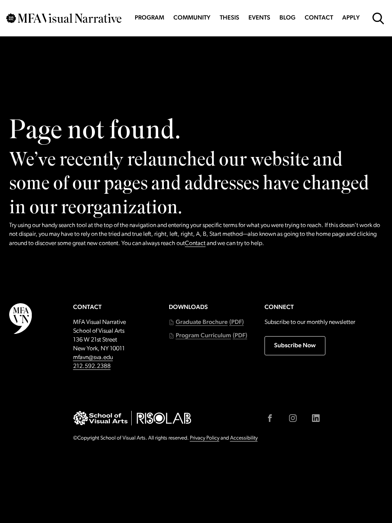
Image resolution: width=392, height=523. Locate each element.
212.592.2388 (92, 366)
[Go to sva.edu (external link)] (100, 418)
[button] (206, 322)
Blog (287, 18)
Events (259, 18)
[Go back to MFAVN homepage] (63, 18)
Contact (319, 18)
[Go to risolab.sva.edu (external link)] (164, 418)
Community (192, 18)
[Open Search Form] (378, 18)
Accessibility (244, 438)
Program (149, 18)
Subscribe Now (295, 346)
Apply (351, 18)
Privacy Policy (204, 438)
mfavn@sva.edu (93, 358)
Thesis (229, 18)
